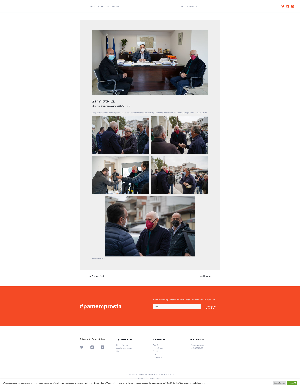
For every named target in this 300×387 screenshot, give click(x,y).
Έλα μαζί (115, 6)
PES (117, 351)
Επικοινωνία (192, 6)
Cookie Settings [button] (279, 383)
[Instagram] (292, 6)
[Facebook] (287, 6)
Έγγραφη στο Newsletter (211, 307)
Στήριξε (155, 351)
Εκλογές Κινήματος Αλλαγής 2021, (107, 106)
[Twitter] (282, 6)
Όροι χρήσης (141, 378)
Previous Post (96, 276)
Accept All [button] (292, 383)
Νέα (182, 6)
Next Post (205, 276)
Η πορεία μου (103, 6)
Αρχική (92, 6)
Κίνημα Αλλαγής (122, 345)
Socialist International (124, 348)
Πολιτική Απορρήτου (155, 378)
